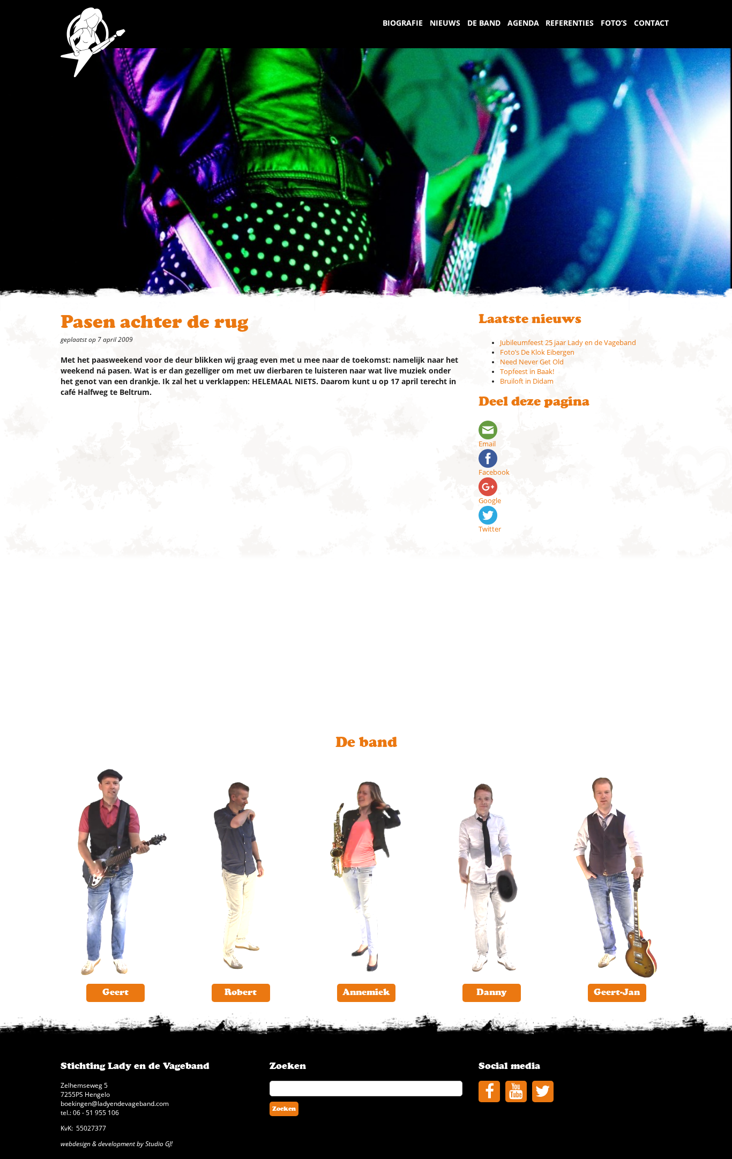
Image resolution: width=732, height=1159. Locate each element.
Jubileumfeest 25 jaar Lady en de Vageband (568, 342)
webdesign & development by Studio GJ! (117, 1143)
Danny (491, 992)
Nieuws (445, 23)
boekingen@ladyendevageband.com (115, 1103)
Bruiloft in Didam (527, 381)
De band (484, 23)
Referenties (570, 23)
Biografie (403, 23)
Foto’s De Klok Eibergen (537, 352)
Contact (651, 23)
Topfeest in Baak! (527, 371)
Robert (241, 992)
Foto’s (614, 23)
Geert (115, 992)
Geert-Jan (617, 992)
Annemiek (366, 992)
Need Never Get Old (532, 362)
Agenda (523, 23)
